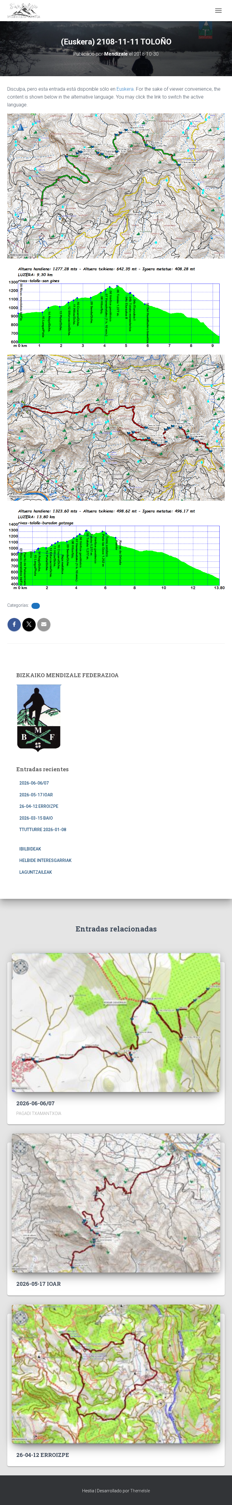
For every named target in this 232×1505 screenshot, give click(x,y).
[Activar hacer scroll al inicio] (220, 1492)
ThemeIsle (140, 1490)
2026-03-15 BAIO (36, 818)
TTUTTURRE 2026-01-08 (42, 829)
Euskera (125, 89)
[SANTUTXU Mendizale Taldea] (26, 10)
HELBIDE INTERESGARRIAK (45, 860)
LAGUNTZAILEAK (35, 872)
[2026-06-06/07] (116, 1021)
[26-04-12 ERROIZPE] (116, 1373)
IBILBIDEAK (30, 849)
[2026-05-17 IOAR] (116, 1202)
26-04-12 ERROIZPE (38, 806)
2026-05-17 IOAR (36, 794)
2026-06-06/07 (34, 783)
